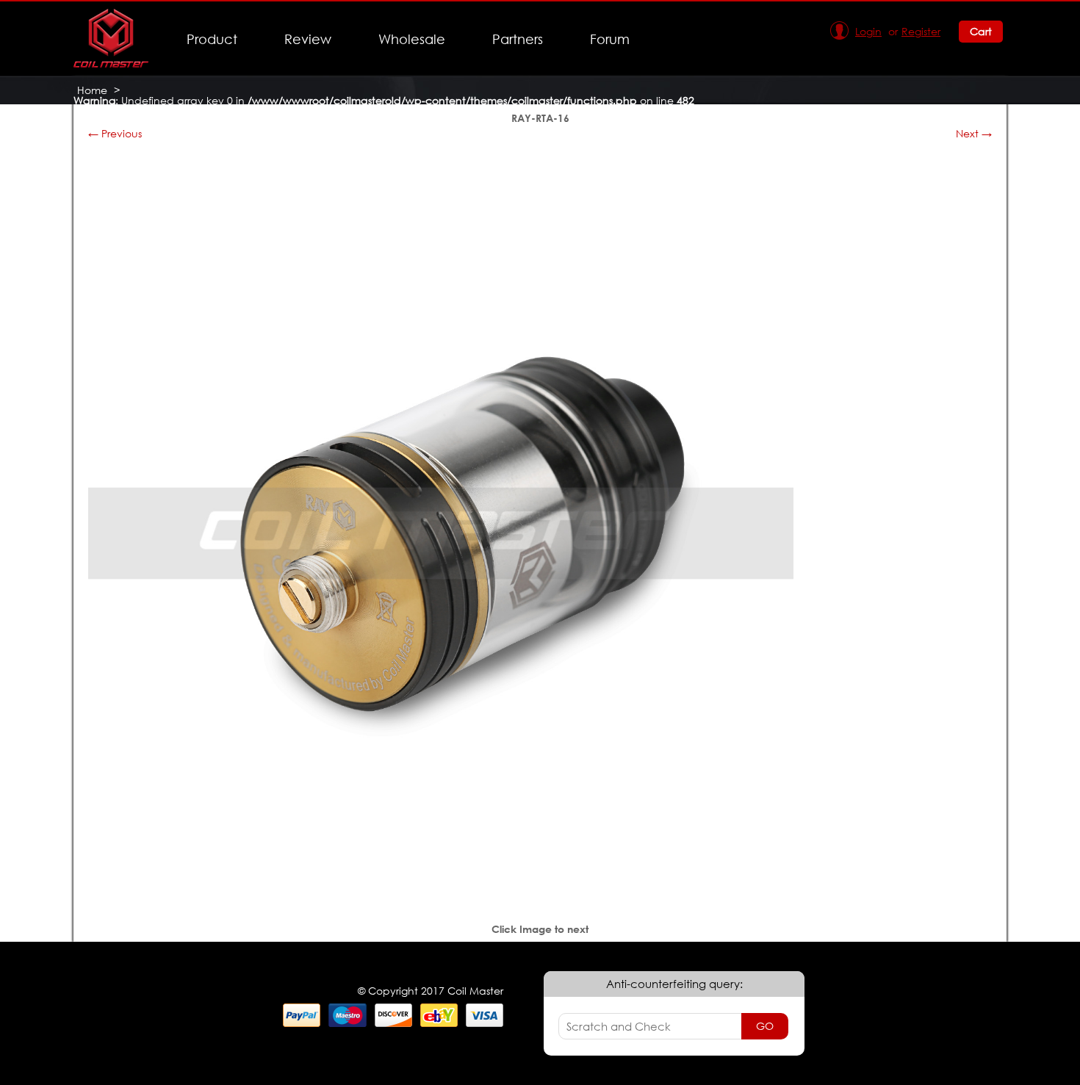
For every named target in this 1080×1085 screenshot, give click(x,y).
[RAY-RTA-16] (440, 882)
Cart (981, 31)
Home (92, 90)
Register (920, 31)
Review (307, 39)
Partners (517, 39)
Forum (610, 39)
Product (212, 39)
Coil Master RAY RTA (127, 111)
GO (765, 1026)
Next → (974, 133)
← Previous (115, 133)
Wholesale (411, 39)
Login (868, 31)
